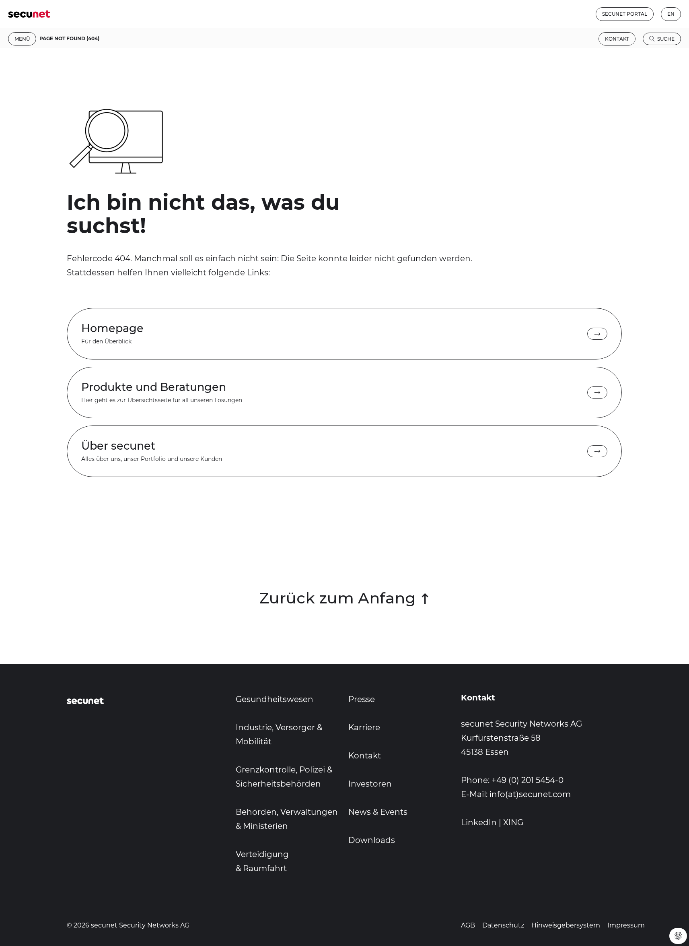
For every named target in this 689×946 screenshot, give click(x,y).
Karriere (364, 727)
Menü (22, 39)
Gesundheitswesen (274, 699)
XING (513, 822)
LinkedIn (479, 822)
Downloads (371, 840)
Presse (361, 699)
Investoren (370, 784)
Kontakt (617, 39)
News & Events (377, 812)
